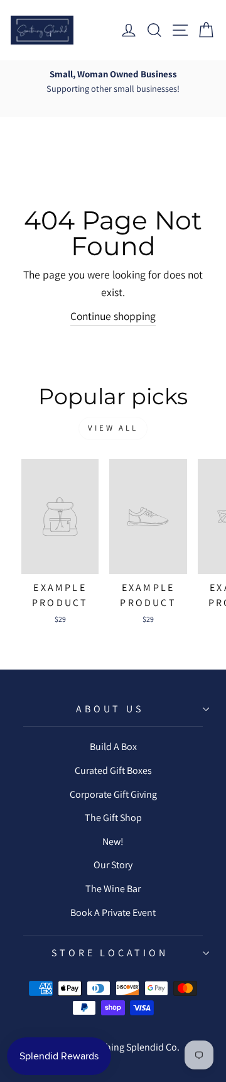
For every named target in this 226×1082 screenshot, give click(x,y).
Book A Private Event (113, 912)
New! (113, 841)
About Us (109, 708)
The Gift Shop (113, 817)
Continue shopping (113, 316)
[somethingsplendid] (42, 30)
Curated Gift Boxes (113, 770)
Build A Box (113, 746)
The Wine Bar (113, 888)
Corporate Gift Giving (113, 794)
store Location (109, 952)
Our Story (113, 864)
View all (113, 427)
